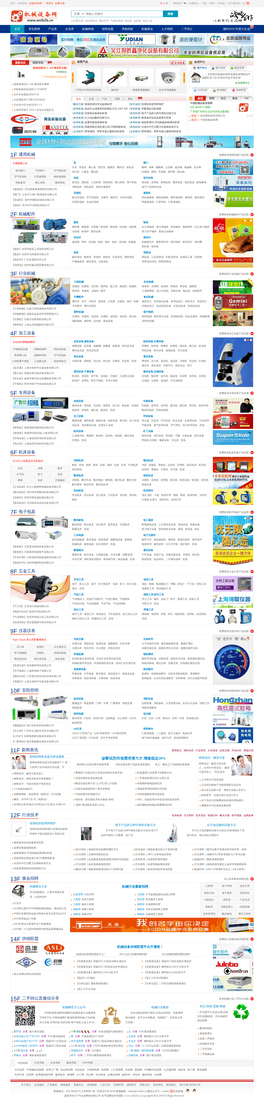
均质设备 (77, 361)
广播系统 (115, 703)
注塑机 (76, 316)
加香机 (85, 380)
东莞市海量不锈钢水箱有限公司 (154, 104)
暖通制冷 (79, 550)
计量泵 (85, 171)
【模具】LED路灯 (85, 978)
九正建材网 (170, 1069)
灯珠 (181, 718)
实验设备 (176, 290)
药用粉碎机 (177, 316)
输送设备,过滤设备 (153, 371)
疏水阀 (181, 171)
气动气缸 (106, 603)
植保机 (145, 286)
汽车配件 (77, 305)
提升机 (164, 376)
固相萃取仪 (60, 361)
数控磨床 (77, 484)
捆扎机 (94, 410)
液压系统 (156, 365)
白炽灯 (87, 718)
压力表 (20, 646)
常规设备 (77, 673)
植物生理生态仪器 (168, 648)
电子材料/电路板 (151, 737)
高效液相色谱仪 (30, 1055)
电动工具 (148, 579)
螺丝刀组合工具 (81, 618)
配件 (103, 290)
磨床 (20, 480)
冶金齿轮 (103, 261)
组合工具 (84, 584)
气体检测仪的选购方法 (87, 794)
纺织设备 (79, 431)
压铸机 (155, 480)
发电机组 (166, 182)
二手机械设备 (207, 1054)
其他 (133, 361)
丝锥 (40, 468)
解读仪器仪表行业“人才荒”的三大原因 (96, 783)
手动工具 (79, 579)
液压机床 (192, 464)
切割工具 (147, 603)
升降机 (183, 361)
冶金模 (75, 231)
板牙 (60, 468)
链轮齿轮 (91, 261)
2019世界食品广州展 (25, 918)
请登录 (49, 3)
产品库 (52, 29)
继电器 (172, 539)
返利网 (105, 1069)
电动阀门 (20, 170)
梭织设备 (129, 435)
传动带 (183, 376)
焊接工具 (148, 609)
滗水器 (145, 420)
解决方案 (225, 815)
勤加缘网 (202, 1069)
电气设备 (148, 177)
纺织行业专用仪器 (126, 663)
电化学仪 (89, 648)
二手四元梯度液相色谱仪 (91, 1055)
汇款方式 (105, 1084)
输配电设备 (116, 539)
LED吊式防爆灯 (153, 1050)
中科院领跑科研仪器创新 (150, 794)
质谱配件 (195, 673)
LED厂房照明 (79, 737)
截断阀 (159, 167)
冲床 (144, 464)
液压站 (145, 365)
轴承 (145, 222)
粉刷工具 (194, 599)
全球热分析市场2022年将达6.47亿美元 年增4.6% (40, 804)
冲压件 (92, 301)
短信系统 (159, 559)
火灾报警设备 (173, 703)
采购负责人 (227, 906)
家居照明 (77, 722)
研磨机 (164, 345)
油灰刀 (164, 599)
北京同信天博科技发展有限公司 (154, 131)
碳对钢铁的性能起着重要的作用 (154, 804)
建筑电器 (89, 544)
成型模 (132, 226)
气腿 (177, 435)
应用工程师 (83, 899)
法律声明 (118, 1084)
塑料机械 (79, 311)
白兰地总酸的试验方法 (221, 825)
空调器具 (125, 524)
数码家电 (79, 520)
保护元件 (167, 737)
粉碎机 (155, 345)
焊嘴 (172, 584)
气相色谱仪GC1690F (87, 1036)
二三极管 (161, 733)
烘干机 (94, 376)
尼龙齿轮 (117, 257)
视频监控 (77, 703)
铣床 (74, 464)
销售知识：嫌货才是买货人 (29, 773)
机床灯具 (176, 499)
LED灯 (133, 718)
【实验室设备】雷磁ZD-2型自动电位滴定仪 (167, 961)
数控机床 (79, 475)
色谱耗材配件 (158, 673)
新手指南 (237, 815)
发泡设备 (108, 321)
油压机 (174, 361)
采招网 (30, 1074)
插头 (196, 529)
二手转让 (187, 29)
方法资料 (189, 815)
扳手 (93, 584)
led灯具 (78, 728)
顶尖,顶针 (147, 495)
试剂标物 (180, 678)
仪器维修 (245, 906)
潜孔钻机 (159, 435)
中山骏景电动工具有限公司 (151, 108)
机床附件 (148, 490)
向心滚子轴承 (201, 226)
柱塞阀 (145, 171)
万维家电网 (93, 1069)
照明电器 (79, 713)
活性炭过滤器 (167, 89)
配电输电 (201, 182)
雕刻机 (109, 480)
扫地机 (113, 376)
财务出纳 (209, 893)
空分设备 (182, 350)
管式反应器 (128, 345)
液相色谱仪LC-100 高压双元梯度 (31, 84)
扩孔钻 (20, 474)
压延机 (95, 316)
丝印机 (164, 405)
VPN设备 (147, 554)
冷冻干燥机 (111, 380)
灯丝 (144, 718)
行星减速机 (40, 176)
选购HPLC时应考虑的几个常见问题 (226, 854)
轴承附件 (187, 226)
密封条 (145, 246)
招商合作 (145, 1084)
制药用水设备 (161, 316)
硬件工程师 (244, 913)
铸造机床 (148, 475)
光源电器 (110, 718)
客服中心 (79, 1084)
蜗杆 (107, 242)
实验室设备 (80, 669)
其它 (189, 365)
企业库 (69, 29)
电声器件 (197, 539)
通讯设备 (148, 550)
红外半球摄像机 (88, 89)
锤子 (74, 584)
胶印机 (155, 405)
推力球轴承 (162, 226)
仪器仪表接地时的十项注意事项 (92, 788)
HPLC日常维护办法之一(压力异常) (226, 869)
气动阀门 (40, 170)
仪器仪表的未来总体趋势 (89, 778)
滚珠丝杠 (164, 499)
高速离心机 (20, 355)
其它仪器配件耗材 (197, 678)
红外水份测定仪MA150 (26, 94)
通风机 (85, 182)
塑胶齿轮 (129, 257)
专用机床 (133, 464)
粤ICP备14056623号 (190, 1084)
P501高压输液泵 (142, 1031)
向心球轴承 (148, 226)
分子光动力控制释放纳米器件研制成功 (222, 800)
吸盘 (182, 495)
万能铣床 (60, 480)
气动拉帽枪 (93, 603)
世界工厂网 (52, 1069)
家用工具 (89, 614)
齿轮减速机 (148, 197)
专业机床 (77, 495)
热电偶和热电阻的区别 (149, 783)
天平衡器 (89, 673)
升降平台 (168, 365)
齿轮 (76, 252)
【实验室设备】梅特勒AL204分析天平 (165, 972)
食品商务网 (66, 1069)
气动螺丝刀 (78, 599)
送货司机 (245, 893)
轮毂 (136, 301)
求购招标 (127, 29)
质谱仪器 (89, 643)
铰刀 (40, 474)
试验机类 (164, 658)
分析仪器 (79, 639)
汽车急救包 (114, 614)
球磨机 (145, 345)
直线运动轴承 (166, 231)
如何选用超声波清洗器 (160, 869)
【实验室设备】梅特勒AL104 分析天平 (97, 972)
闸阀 (153, 171)
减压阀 (178, 167)
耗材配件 (148, 669)
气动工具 (79, 594)
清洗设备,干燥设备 (84, 371)
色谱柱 (40, 646)
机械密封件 (148, 242)
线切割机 (77, 469)
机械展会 (147, 29)
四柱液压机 (60, 349)
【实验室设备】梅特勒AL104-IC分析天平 (166, 966)
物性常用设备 (149, 658)
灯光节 (17, 903)
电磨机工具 (148, 588)
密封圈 (198, 242)
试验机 (40, 652)
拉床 (116, 464)
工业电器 (79, 535)
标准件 (85, 231)
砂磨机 (174, 345)
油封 (129, 301)
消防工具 (204, 703)
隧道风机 (60, 182)
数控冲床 (132, 480)
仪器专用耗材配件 (178, 673)
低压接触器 (78, 539)
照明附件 (148, 728)
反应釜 (87, 345)
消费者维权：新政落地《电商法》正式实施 (37, 794)
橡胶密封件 (162, 242)
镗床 (81, 464)
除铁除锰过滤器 (141, 89)
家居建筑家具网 (44, 1074)
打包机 (202, 361)
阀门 (145, 162)
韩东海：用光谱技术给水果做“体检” (94, 799)
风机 (76, 177)
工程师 (209, 886)
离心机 (193, 345)
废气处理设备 (161, 425)
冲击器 (175, 440)
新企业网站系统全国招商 (27, 974)
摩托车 (76, 301)
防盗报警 (89, 703)
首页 (17, 29)
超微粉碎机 (40, 355)
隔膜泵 (111, 167)
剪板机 (162, 464)
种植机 (174, 286)
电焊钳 (155, 614)
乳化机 (125, 361)
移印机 (183, 405)
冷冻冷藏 (115, 554)
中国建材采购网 (35, 1069)
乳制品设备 (194, 305)
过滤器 (145, 380)
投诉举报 (158, 1084)
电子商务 (227, 893)
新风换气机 (109, 559)
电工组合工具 (130, 614)
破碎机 (88, 321)
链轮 (114, 242)
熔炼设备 (147, 484)
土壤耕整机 (148, 290)
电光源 (147, 713)
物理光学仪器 (178, 658)
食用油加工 (177, 301)
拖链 (175, 495)
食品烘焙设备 (163, 305)
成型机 (114, 316)
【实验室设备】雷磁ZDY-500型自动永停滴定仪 (101, 966)
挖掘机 (76, 286)
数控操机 (227, 913)
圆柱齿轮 (199, 197)
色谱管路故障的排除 (159, 864)
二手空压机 (206, 1048)
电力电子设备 (149, 529)
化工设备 (79, 416)
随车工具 (77, 614)
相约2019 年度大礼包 (236, 29)
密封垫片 (187, 242)
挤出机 (133, 316)
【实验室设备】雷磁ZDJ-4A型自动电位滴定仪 (101, 961)
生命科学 (148, 639)
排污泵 (75, 171)
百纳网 (157, 1074)
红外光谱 (125, 643)
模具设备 (96, 231)
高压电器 (178, 182)
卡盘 (156, 495)
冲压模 (94, 226)
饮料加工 (190, 301)
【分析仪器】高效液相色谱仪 (92, 983)
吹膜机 (85, 316)
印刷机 (145, 405)
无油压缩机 (92, 201)
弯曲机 (155, 469)
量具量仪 (101, 673)
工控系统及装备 (167, 524)
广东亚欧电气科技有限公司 (151, 113)
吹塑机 (104, 316)
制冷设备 (89, 554)
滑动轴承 (175, 226)
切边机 (193, 361)
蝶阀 (144, 167)
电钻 (144, 584)
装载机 (133, 286)
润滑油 (147, 252)
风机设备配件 (103, 186)
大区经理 (83, 894)
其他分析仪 (114, 648)
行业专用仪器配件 (163, 678)
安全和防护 (102, 544)
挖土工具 (147, 599)
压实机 (95, 286)
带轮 (83, 242)
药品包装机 (191, 316)
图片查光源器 (29, 1031)
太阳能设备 (102, 554)
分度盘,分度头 (149, 499)
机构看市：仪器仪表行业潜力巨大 (219, 795)
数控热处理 (102, 484)
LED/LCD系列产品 (82, 733)
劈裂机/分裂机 (149, 440)
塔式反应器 (92, 350)
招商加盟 (107, 29)
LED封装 (93, 737)
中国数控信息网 (152, 1069)
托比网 (89, 1074)
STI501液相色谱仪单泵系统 (97, 1045)
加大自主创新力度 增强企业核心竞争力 (223, 790)
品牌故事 (248, 815)
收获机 (164, 286)
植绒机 (118, 435)
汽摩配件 (79, 296)
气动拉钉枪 (78, 603)
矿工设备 (148, 431)
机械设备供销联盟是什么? (90, 954)
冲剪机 (164, 469)
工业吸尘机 (40, 361)
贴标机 (75, 410)
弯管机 (145, 361)
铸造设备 (185, 480)
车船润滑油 (172, 257)
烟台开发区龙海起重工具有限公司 (98, 108)
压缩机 (77, 192)
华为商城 (100, 1074)
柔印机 (174, 405)
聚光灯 (166, 718)
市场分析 (237, 750)
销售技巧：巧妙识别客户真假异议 (32, 783)
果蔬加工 (202, 301)
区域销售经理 (148, 904)
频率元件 (147, 539)
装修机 (85, 290)
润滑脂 (198, 257)
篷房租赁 (60, 1074)
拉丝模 (123, 226)
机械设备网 (35, 3)
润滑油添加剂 (149, 261)
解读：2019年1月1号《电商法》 (31, 799)
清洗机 (85, 376)
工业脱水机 (78, 435)
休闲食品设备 (161, 301)
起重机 (85, 286)
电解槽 (97, 345)
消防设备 (148, 698)
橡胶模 (85, 226)
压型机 (145, 469)
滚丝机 (133, 495)
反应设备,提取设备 (84, 341)
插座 (180, 529)
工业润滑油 (157, 257)
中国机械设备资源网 (201, 103)
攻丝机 (123, 495)
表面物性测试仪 (196, 658)
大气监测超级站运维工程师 (156, 894)
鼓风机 (75, 182)
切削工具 (201, 584)
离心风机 (40, 182)
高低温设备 (20, 658)
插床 (109, 464)
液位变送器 (40, 658)
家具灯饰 (98, 718)
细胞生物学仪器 (189, 648)
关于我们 (26, 1084)
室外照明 (77, 718)
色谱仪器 (101, 643)
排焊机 (190, 614)
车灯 (84, 301)
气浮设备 (166, 420)
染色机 (109, 435)
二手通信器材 (173, 559)
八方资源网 (117, 1069)
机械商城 (88, 29)
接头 (74, 588)
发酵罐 (106, 345)
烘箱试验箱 (60, 652)
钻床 (40, 480)
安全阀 (197, 167)
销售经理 (82, 914)
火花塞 (111, 301)
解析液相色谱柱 (215, 859)
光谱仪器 (77, 643)
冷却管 (203, 495)
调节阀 (171, 171)
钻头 (20, 468)
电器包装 (147, 559)
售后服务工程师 (150, 899)
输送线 (174, 376)
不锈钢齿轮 (78, 261)
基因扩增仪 (186, 643)
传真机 (186, 554)
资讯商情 (34, 29)
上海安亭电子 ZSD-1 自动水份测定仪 (34, 110)
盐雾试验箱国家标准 (25, 847)
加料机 (193, 376)
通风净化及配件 (92, 559)
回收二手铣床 (207, 1038)
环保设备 (148, 416)
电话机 (196, 554)
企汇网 (80, 1074)
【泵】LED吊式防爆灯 (156, 978)
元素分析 (77, 648)
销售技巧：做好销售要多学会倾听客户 (49, 756)
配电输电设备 (149, 524)
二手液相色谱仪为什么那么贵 (153, 778)
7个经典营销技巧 (23, 789)
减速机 (147, 192)
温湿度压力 (114, 673)
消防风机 (77, 186)
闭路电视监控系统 (115, 89)
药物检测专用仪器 (82, 663)
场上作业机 (162, 290)
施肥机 (193, 286)
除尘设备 (178, 420)
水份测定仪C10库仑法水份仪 (29, 99)
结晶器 (75, 425)
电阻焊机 (180, 614)
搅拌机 (104, 286)
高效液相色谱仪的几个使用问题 (105, 869)
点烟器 (121, 301)
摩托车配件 (90, 305)
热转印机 (204, 405)
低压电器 (189, 182)
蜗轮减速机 (60, 176)
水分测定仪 (60, 646)
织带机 (75, 440)
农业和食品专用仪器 (83, 658)
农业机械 (148, 281)
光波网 (129, 1069)
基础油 (145, 257)
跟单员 (227, 899)
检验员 (209, 906)
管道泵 (82, 167)
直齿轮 (97, 257)
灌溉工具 (182, 599)
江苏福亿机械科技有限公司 (151, 122)
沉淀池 (155, 420)
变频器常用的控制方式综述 (152, 788)
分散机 (116, 361)
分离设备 (103, 678)
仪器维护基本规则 (157, 859)
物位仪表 (161, 663)
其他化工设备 (105, 425)
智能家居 (77, 707)
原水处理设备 (190, 425)
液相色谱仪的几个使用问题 (162, 849)
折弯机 (181, 464)
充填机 (97, 405)
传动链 (92, 242)
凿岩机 (76, 290)
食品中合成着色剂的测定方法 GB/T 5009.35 (49, 823)
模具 (76, 222)
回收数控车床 (207, 1043)
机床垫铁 (192, 495)
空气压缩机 (20, 176)
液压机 (164, 361)
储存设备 (113, 420)
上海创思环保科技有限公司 (150, 117)
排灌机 (155, 286)
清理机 (164, 480)
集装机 (104, 410)
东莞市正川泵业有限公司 (93, 104)
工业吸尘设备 (126, 376)
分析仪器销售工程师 (152, 909)
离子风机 (132, 182)
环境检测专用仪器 (104, 663)
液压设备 (148, 356)
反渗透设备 (191, 420)
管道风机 (108, 182)
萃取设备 (147, 350)
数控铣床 (98, 480)
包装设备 (79, 401)
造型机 (205, 480)
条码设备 (77, 405)
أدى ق (28, 1050)
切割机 (75, 480)
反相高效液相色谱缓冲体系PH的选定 (108, 859)
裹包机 (125, 405)
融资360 (126, 1074)
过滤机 (155, 380)
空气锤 (174, 469)
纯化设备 (60, 658)
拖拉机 (186, 290)
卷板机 (152, 464)
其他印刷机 (162, 410)
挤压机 (202, 464)
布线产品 (159, 554)
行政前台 (209, 899)
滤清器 (102, 301)
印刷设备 (148, 401)
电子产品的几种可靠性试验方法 (135, 825)
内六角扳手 (104, 584)
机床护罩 (166, 495)
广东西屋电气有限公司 (92, 117)
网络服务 (66, 1084)
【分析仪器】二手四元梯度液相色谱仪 (165, 983)
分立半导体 (172, 544)
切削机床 (79, 460)
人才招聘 (167, 29)
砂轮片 (181, 584)
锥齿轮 (188, 197)
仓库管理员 (209, 913)
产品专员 (245, 899)
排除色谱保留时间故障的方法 (30, 868)
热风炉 (75, 380)
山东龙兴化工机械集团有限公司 (97, 122)
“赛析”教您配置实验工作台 (90, 804)
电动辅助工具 (163, 588)
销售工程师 (83, 909)
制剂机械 (147, 316)
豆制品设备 (179, 305)
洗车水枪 (132, 584)
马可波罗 (20, 1069)
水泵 (74, 167)
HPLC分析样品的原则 (159, 854)
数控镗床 (89, 484)
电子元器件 (149, 535)
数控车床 (86, 480)
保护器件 (185, 544)
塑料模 (75, 226)
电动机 (145, 182)
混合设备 (79, 356)
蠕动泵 (94, 171)
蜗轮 (100, 242)
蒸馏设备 (171, 350)
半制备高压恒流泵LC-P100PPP (30, 89)
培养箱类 (77, 678)
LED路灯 (86, 1050)
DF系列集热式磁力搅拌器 (27, 342)
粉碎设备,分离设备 (153, 341)
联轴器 (132, 242)
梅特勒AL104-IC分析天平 (150, 1041)
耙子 (172, 599)
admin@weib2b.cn (137, 1091)
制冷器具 (89, 524)
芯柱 (151, 718)
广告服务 (52, 1084)
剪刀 (122, 584)
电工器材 (148, 520)
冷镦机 (145, 480)
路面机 (123, 286)
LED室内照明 (119, 733)
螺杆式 (114, 197)
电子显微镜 (20, 652)
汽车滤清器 (176, 380)
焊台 (170, 614)
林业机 (183, 286)
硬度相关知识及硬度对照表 (29, 842)
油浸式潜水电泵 (21, 163)
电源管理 (147, 544)
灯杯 (174, 718)
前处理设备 (90, 678)
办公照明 (122, 718)
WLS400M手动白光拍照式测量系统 (32, 639)
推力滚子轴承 (149, 231)
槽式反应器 (78, 350)
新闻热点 (177, 750)
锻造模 (113, 226)
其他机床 (79, 490)
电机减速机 (160, 539)
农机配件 (197, 290)
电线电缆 (103, 539)
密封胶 (155, 246)
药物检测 (205, 316)
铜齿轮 (106, 257)
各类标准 (177, 815)
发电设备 (183, 524)
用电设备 (195, 524)
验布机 (99, 435)
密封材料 (175, 242)
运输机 (95, 290)
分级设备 (187, 435)
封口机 (116, 405)
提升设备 (199, 435)
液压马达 (180, 365)
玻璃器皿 (147, 678)
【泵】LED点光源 (85, 989)
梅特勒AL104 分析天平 (148, 1036)
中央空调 (77, 559)
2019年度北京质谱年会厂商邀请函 (32, 923)
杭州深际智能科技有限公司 (94, 131)
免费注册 (60, 3)
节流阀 (162, 171)
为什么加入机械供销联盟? (133, 954)
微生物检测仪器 (169, 643)
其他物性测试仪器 (190, 663)
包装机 (135, 405)
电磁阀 (188, 167)
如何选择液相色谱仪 (99, 864)
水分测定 (101, 648)
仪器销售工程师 (150, 914)
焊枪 (163, 614)
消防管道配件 (149, 707)
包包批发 (80, 1069)
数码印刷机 (148, 410)
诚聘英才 (132, 1084)
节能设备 (147, 425)
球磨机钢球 (40, 349)
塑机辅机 (77, 321)
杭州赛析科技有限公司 (212, 115)
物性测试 (148, 654)
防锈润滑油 (165, 261)
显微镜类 (113, 643)
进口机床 (101, 495)
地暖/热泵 (127, 554)
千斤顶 (190, 584)
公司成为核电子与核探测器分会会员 (221, 784)
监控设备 (79, 698)
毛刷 (115, 584)
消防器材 (159, 703)
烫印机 (193, 405)
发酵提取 (77, 345)
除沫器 (202, 345)
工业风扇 (96, 182)
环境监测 (79, 654)
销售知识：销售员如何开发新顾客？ (33, 778)
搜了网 (191, 1069)
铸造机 (195, 480)
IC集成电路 (148, 733)
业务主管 (245, 886)
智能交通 (127, 703)
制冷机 (123, 420)
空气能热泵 (60, 170)
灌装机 (106, 405)
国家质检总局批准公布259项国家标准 (34, 858)
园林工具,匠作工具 (154, 594)
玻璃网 (70, 1074)
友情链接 (92, 1084)
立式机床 (113, 495)
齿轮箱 (122, 242)
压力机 (155, 361)
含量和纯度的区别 (98, 854)
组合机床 (89, 495)
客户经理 (227, 886)
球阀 (151, 167)
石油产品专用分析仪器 (108, 658)
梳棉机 (90, 435)
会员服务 (39, 1084)
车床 (123, 464)
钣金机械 (123, 559)
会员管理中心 (242, 82)
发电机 (155, 182)
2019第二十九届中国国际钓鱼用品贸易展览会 (38, 929)
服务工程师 (83, 904)
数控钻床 (120, 480)
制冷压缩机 (78, 197)
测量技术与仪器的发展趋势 (216, 805)
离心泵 (92, 167)
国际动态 (189, 750)
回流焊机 (201, 614)
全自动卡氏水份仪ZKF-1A (28, 104)
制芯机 (174, 480)
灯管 (158, 718)
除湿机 (75, 376)
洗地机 (104, 376)
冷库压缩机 (126, 197)
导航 (204, 3)
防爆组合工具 (99, 618)
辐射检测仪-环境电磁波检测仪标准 (33, 853)
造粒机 (123, 316)
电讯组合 (101, 614)
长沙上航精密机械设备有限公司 (97, 126)
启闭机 (202, 376)
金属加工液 (186, 257)
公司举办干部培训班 (212, 779)
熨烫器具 (113, 524)
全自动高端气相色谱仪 (97, 1031)
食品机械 (148, 296)
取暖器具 (77, 529)
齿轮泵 (130, 167)
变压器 (188, 529)
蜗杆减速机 (177, 197)
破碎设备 (147, 435)
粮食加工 (147, 301)
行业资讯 (201, 750)
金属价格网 (113, 1074)
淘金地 (181, 1069)
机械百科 (213, 815)
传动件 (77, 237)
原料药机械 (148, 321)
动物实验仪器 (149, 648)
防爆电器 (77, 544)
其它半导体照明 (109, 737)
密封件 (147, 237)
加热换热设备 (88, 425)
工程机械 (79, 281)
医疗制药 (148, 311)
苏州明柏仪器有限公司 (148, 126)
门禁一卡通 (102, 703)
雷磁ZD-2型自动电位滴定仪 (96, 1041)
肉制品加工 (148, 305)
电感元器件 (184, 539)
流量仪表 (173, 663)
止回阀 (169, 167)
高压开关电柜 (20, 461)
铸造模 (104, 226)
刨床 (88, 464)
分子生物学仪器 (150, 643)
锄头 (156, 599)
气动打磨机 (111, 599)
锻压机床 (148, 460)
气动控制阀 (119, 603)
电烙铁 (145, 614)
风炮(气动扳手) (95, 599)
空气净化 (175, 425)
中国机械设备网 (209, 119)
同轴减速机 (148, 201)
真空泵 (101, 167)
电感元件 (187, 733)
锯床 (74, 499)
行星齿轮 (161, 201)
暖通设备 (77, 554)
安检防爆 (147, 703)
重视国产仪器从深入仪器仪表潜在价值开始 (98, 772)
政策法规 (225, 750)
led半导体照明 (102, 733)
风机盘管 (20, 182)
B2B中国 (19, 1074)
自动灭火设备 (190, 703)
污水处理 (204, 420)
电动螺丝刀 (162, 584)
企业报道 (213, 750)
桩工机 (114, 286)
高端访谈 (248, 750)
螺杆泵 (120, 167)
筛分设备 (159, 350)
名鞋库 (136, 1074)
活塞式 (104, 197)
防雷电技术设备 (167, 529)
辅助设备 (101, 420)
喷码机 (87, 405)
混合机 (97, 361)
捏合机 (106, 361)
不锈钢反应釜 (20, 349)
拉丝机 (97, 321)
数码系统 (77, 524)
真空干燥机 (97, 380)
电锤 (151, 584)
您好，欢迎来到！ (27, 3)
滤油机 (164, 380)
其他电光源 (192, 718)
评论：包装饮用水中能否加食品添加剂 (158, 799)
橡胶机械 (77, 420)
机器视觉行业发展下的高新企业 (154, 772)
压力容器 (134, 420)
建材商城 (147, 1074)
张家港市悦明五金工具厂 (93, 113)
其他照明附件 (181, 737)
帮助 (212, 3)
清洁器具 (101, 524)
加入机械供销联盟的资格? (176, 954)
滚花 (60, 474)
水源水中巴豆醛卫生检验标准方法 (32, 863)
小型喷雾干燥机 (20, 361)
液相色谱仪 (206, 1033)
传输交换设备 (173, 554)
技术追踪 (201, 815)
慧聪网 (138, 1069)
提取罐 (116, 345)
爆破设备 (164, 440)
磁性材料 (159, 544)
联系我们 (171, 1084)
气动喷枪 (125, 599)
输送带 (155, 376)
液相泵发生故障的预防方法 (103, 849)
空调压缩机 (78, 201)
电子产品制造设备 (151, 186)
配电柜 (128, 539)
